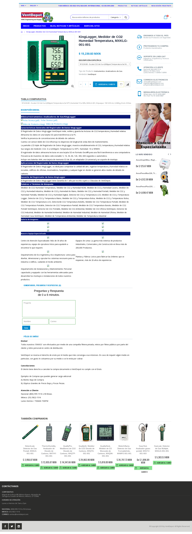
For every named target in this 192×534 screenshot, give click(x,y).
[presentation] (168, 154)
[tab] (30, 110)
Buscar (126, 17)
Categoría (114, 17)
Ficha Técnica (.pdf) (49, 120)
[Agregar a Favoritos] (121, 84)
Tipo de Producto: (86, 71)
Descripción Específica (90, 60)
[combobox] (105, 64)
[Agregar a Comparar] (127, 84)
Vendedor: (83, 74)
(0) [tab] (42, 285)
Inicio (22, 32)
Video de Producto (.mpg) (57, 124)
